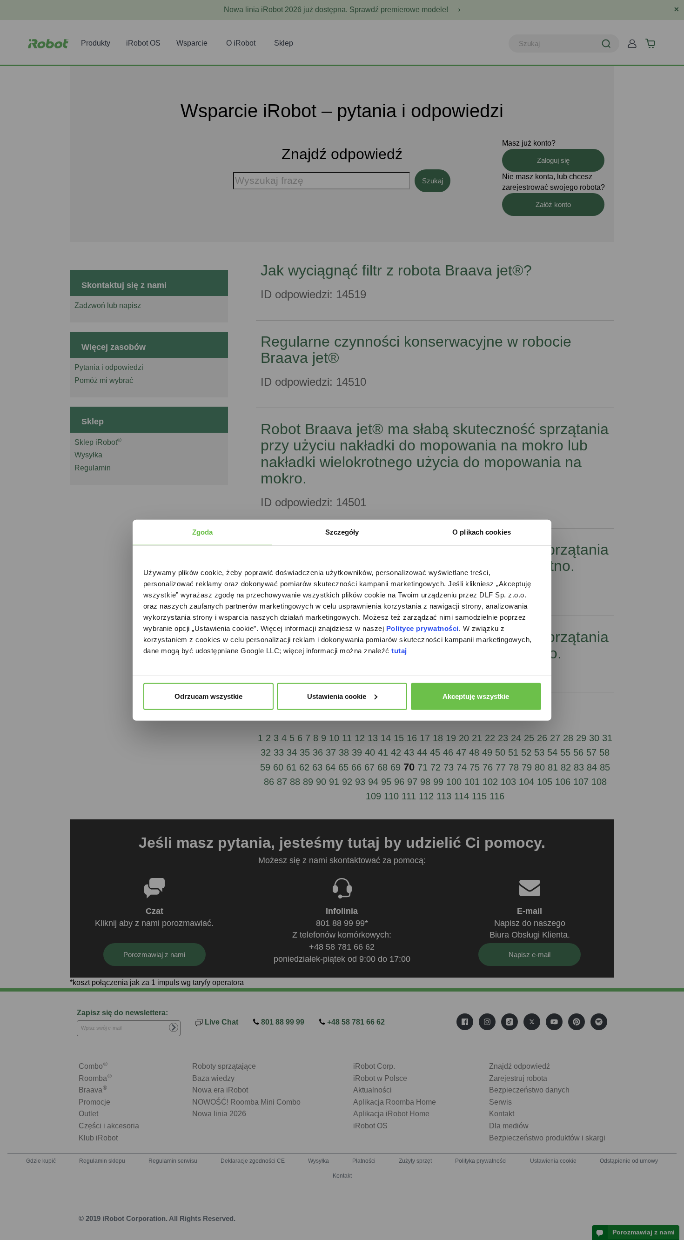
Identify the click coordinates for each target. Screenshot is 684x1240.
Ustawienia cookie (336, 696)
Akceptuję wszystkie (476, 696)
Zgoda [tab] (202, 532)
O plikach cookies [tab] (481, 532)
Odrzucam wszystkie (208, 696)
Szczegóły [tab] (342, 532)
